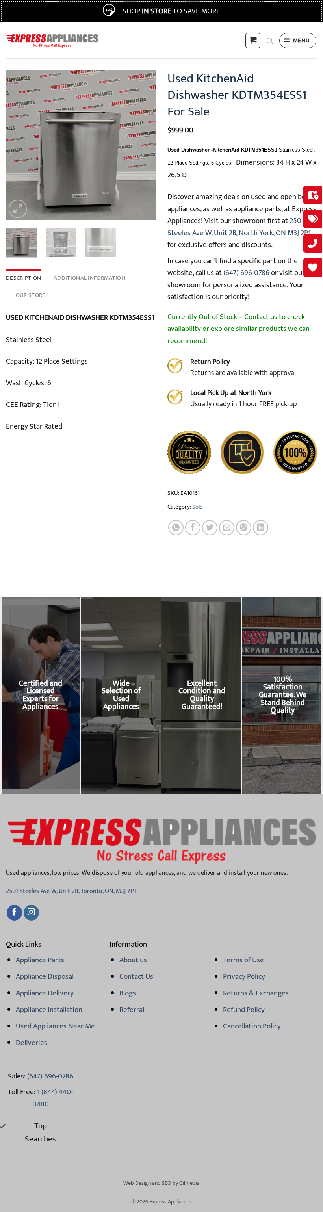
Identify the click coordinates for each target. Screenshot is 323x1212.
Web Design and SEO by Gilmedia (161, 1183)
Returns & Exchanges (256, 993)
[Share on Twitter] (209, 527)
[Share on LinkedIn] (260, 527)
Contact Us (136, 976)
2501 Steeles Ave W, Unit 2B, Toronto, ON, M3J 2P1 (71, 891)
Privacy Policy (244, 976)
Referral (131, 1009)
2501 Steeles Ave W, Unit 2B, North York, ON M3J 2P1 (239, 226)
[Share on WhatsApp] (176, 527)
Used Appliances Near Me (55, 1026)
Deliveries (31, 1042)
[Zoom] (18, 209)
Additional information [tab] (89, 278)
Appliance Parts (40, 960)
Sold (197, 507)
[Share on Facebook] (192, 527)
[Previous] (19, 145)
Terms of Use (243, 960)
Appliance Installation (49, 1009)
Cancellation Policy (252, 1026)
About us (133, 960)
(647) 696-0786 (245, 272)
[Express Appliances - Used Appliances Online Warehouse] (52, 40)
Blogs (127, 993)
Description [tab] (23, 278)
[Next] (143, 145)
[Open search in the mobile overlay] (270, 40)
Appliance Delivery (45, 993)
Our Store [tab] (31, 295)
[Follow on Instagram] (31, 913)
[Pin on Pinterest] (243, 527)
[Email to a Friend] (226, 527)
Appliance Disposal (45, 976)
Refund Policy (244, 1009)
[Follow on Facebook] (14, 913)
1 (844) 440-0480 (52, 1098)
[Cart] (252, 40)
